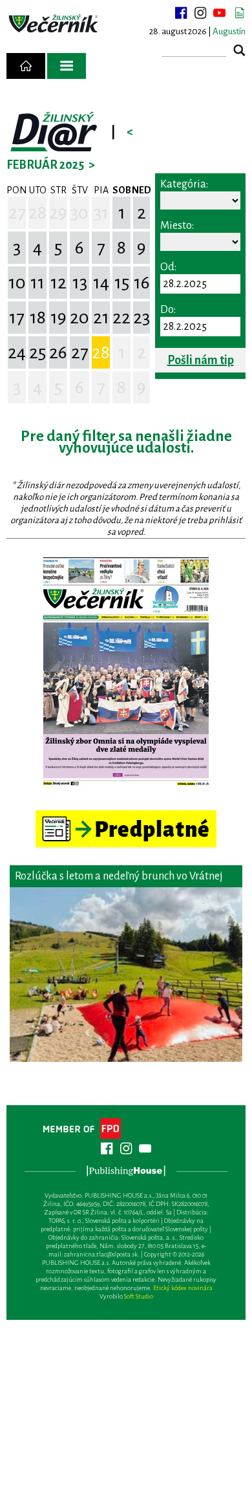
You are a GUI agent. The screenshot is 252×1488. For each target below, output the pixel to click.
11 (37, 282)
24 (17, 352)
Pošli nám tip (200, 360)
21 (101, 317)
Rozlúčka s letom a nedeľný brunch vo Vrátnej (119, 876)
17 (17, 317)
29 (58, 212)
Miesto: (177, 226)
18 (38, 317)
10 (17, 282)
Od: (168, 267)
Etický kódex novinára (183, 1287)
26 (58, 352)
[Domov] (25, 66)
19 (58, 317)
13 (79, 282)
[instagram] (200, 12)
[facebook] (180, 12)
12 (58, 282)
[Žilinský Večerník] (54, 24)
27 (17, 212)
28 (37, 212)
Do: (168, 310)
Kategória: (184, 184)
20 (79, 317)
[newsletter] (239, 12)
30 (79, 212)
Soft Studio (138, 1296)
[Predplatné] (126, 816)
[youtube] (219, 12)
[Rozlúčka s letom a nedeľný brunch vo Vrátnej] (126, 974)
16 (142, 282)
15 (121, 282)
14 (101, 282)
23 (141, 317)
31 (101, 212)
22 (121, 317)
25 (37, 352)
